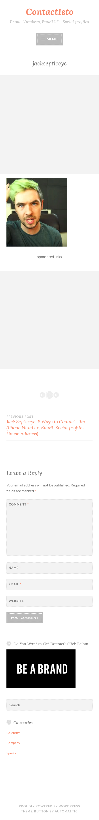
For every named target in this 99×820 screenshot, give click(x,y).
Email (15, 584)
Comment (19, 504)
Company (13, 743)
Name (15, 568)
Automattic (66, 811)
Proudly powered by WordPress (49, 806)
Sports (11, 753)
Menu (52, 39)
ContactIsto (49, 11)
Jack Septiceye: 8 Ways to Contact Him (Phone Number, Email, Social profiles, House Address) (46, 425)
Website (16, 601)
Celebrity (13, 733)
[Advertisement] (49, 124)
